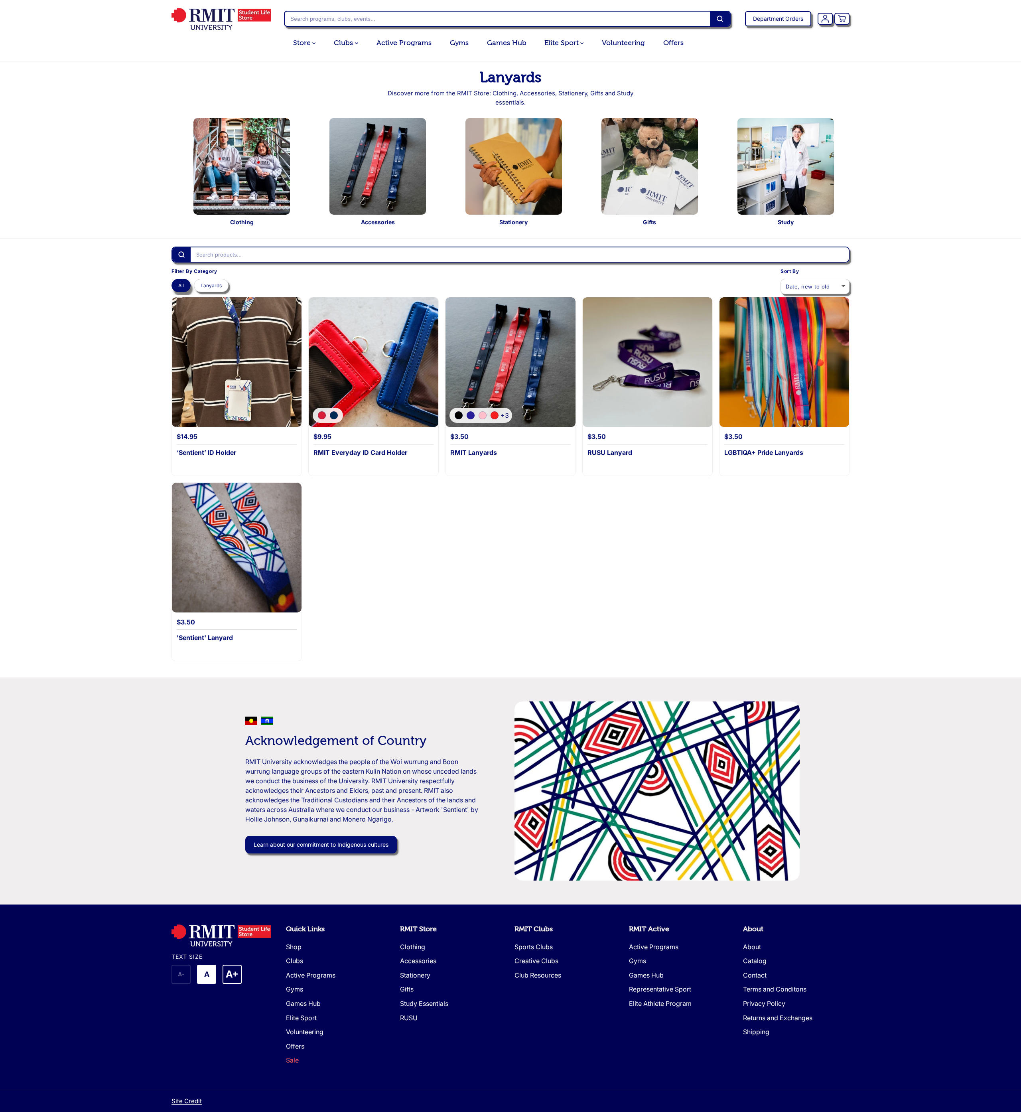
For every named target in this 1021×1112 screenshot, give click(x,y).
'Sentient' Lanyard (205, 638)
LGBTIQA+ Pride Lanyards (763, 452)
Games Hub (506, 43)
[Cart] (842, 18)
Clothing (412, 947)
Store (302, 43)
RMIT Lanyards (473, 452)
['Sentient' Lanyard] (237, 547)
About (753, 929)
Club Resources (537, 975)
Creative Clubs (536, 961)
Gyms (459, 43)
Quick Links (305, 929)
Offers (673, 43)
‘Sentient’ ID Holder (206, 452)
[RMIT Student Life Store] (221, 19)
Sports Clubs (533, 947)
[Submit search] (720, 19)
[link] (224, 935)
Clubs (344, 43)
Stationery (415, 975)
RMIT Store (418, 929)
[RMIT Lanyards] (510, 362)
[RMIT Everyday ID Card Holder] (373, 362)
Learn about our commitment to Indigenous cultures (321, 844)
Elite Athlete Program (660, 1003)
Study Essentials (424, 1003)
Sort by (790, 271)
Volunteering (623, 43)
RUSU (409, 1018)
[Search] (181, 254)
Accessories (418, 961)
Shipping (756, 1032)
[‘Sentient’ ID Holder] (237, 362)
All (181, 285)
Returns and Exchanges (777, 1018)
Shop (294, 947)
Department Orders (778, 18)
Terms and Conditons (774, 989)
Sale (292, 1060)
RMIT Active (649, 929)
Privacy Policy (764, 1003)
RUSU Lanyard (609, 452)
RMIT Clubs (533, 929)
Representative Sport (660, 989)
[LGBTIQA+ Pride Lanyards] (784, 362)
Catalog (755, 961)
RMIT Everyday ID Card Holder (360, 452)
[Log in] (825, 18)
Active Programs (404, 43)
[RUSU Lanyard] (647, 362)
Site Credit (186, 1101)
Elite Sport (562, 43)
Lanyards (211, 285)
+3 (505, 415)
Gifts (407, 989)
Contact (755, 975)
